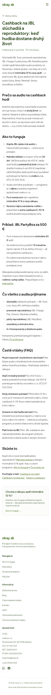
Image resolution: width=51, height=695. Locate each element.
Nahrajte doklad (24, 459)
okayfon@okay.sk (10, 658)
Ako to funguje (21, 467)
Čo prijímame (16, 339)
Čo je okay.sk (37, 467)
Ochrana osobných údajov (13, 620)
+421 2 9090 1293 (9, 663)
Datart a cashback (35, 477)
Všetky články (11, 16)
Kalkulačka (7, 566)
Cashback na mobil (30, 474)
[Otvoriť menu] (47, 4)
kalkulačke (7, 283)
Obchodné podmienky (12, 615)
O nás (4, 633)
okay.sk (8, 4)
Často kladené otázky (11, 600)
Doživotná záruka (9, 590)
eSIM (4, 610)
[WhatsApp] (3, 668)
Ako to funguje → (13, 510)
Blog (4, 595)
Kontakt (5, 605)
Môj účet (6, 576)
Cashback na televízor (13, 477)
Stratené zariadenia (10, 571)
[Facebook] (9, 668)
